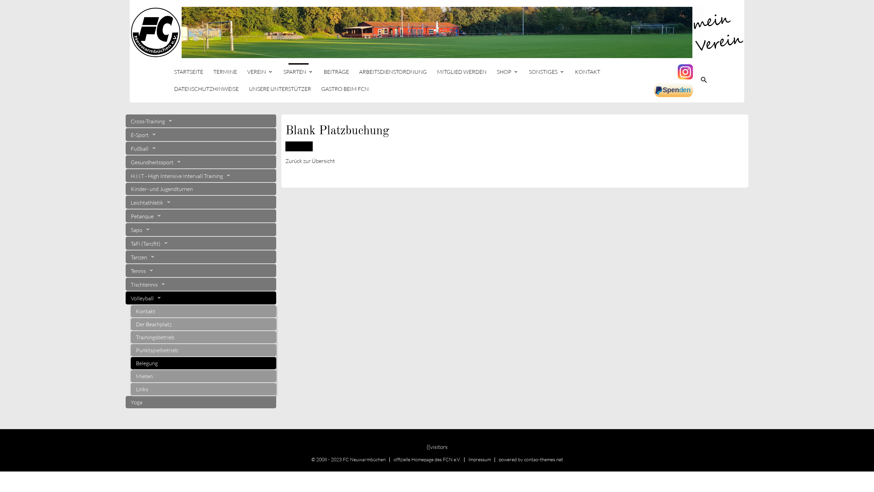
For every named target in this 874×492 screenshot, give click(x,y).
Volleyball (143, 298)
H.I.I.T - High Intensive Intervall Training (177, 176)
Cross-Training (148, 121)
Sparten (294, 71)
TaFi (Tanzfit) (146, 243)
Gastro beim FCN (345, 88)
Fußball (140, 148)
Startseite (188, 71)
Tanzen (139, 257)
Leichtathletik (147, 202)
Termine (225, 71)
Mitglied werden (462, 71)
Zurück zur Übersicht (310, 161)
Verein (256, 71)
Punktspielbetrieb (157, 350)
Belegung (147, 363)
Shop (504, 71)
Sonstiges (543, 71)
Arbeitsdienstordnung (393, 71)
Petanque (143, 216)
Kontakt (587, 71)
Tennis (139, 271)
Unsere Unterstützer (280, 88)
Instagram (686, 71)
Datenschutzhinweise (206, 88)
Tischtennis (145, 284)
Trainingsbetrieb (155, 337)
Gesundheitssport (152, 162)
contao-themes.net (543, 459)
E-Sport (140, 135)
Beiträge (336, 71)
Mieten (144, 376)
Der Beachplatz (154, 324)
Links (142, 389)
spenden (674, 90)
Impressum (479, 459)
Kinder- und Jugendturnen (162, 189)
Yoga (136, 402)
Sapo (137, 230)
